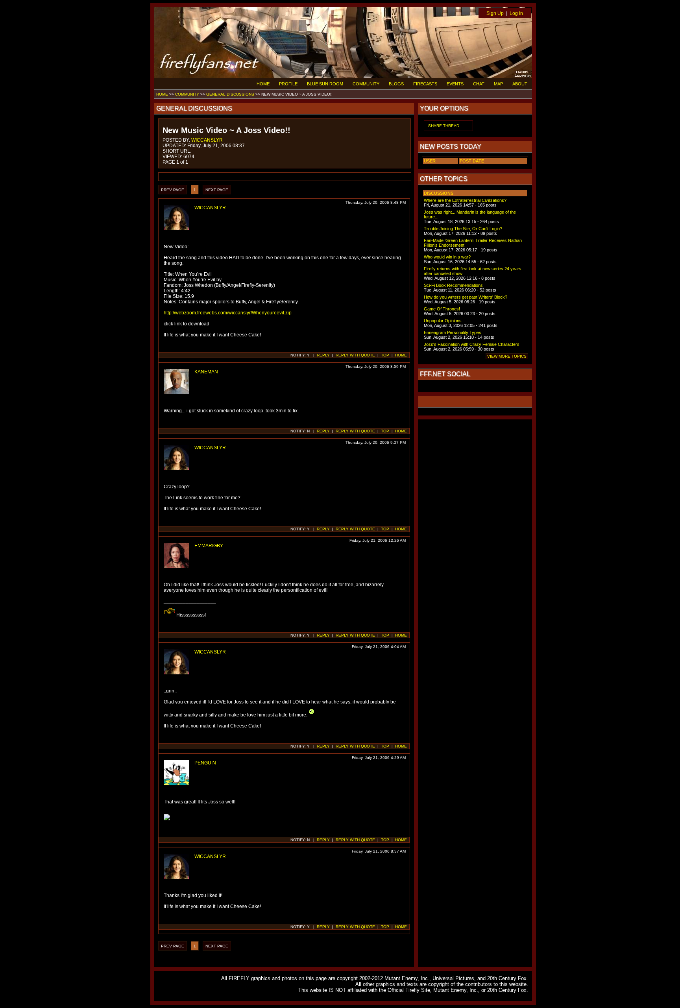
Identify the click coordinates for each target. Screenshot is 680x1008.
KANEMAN (206, 372)
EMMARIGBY (208, 545)
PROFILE (288, 83)
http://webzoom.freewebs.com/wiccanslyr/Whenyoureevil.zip (228, 313)
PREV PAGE (172, 190)
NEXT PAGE (216, 190)
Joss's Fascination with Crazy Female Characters (471, 344)
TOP (385, 355)
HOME (263, 83)
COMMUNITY (366, 83)
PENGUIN (205, 763)
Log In (516, 13)
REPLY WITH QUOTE (355, 355)
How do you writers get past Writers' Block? (465, 297)
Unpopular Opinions (443, 320)
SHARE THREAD (443, 126)
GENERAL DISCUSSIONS (230, 94)
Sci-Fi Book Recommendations (453, 285)
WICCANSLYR (207, 140)
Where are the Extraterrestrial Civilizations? (465, 200)
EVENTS (455, 83)
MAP (498, 83)
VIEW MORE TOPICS (507, 356)
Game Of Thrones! (442, 308)
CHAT (478, 83)
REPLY (323, 355)
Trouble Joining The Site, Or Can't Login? (463, 228)
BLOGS (396, 83)
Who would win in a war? (447, 257)
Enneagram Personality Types (452, 332)
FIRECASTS (425, 83)
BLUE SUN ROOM (325, 83)
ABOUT (519, 83)
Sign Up (495, 13)
